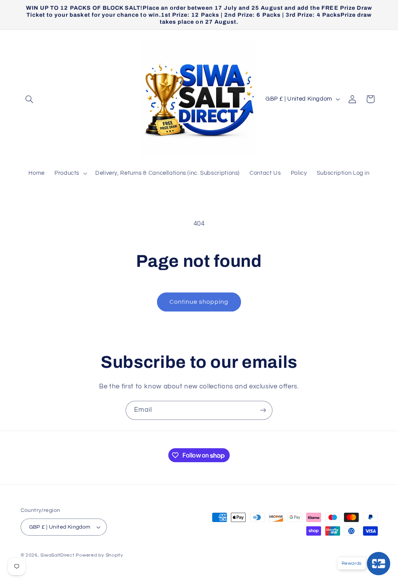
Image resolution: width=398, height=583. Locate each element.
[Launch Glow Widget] (378, 563)
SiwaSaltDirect (57, 555)
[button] (29, 99)
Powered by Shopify (99, 555)
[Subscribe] (263, 410)
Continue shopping (199, 302)
